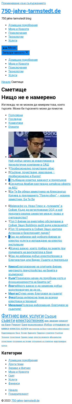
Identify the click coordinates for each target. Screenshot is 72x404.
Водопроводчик (8, 333)
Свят (11, 375)
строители (50, 333)
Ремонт (16, 324)
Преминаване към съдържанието (23, 3)
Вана (18, 333)
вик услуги (32, 316)
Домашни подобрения (23, 59)
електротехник (30, 320)
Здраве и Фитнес (19, 368)
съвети (8, 320)
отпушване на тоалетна (42, 341)
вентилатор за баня (38, 329)
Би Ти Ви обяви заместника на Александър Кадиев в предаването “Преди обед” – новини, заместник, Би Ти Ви (39, 195)
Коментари (15, 123)
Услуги (12, 75)
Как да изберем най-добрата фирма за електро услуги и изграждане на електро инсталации (35, 240)
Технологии (15, 71)
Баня (24, 324)
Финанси (14, 383)
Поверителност (18, 394)
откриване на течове (22, 341)
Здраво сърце (27, 337)
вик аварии (51, 320)
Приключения (17, 67)
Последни (14, 119)
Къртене (59, 333)
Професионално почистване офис (32, 168)
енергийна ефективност (58, 329)
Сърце (50, 316)
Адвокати (32, 333)
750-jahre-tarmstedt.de (31, 11)
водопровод (35, 324)
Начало (6, 82)
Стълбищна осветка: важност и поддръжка (38, 180)
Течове (24, 333)
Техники (5, 337)
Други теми (15, 364)
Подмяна (41, 333)
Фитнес (10, 316)
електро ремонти (41, 337)
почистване (15, 337)
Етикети (13, 126)
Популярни (15, 115)
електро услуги (19, 328)
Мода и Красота (18, 63)
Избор (48, 324)
